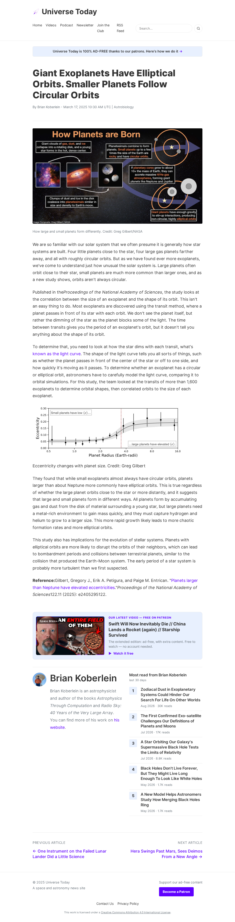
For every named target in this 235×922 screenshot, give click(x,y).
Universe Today (69, 11)
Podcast (66, 25)
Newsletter (85, 25)
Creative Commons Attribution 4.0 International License (136, 912)
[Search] (198, 28)
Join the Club (103, 28)
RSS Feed (120, 28)
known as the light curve (57, 353)
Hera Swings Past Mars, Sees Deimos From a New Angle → (166, 854)
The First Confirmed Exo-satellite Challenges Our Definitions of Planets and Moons (171, 720)
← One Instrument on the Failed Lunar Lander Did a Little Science (69, 854)
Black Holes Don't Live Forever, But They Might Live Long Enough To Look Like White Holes (171, 773)
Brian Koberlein (48, 107)
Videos (51, 25)
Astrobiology (124, 107)
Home (37, 25)
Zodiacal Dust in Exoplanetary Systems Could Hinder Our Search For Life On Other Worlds (170, 694)
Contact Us (105, 903)
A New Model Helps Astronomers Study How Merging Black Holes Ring (171, 799)
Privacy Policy (128, 903)
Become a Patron (176, 892)
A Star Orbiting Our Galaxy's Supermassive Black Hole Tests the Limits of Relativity (170, 747)
